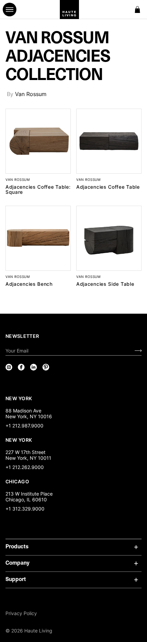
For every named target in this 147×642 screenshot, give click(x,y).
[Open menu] (9, 9)
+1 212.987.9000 (24, 425)
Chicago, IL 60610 (26, 499)
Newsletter (22, 336)
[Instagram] (8, 367)
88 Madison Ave (23, 410)
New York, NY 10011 (28, 458)
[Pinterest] (45, 367)
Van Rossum (30, 94)
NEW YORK (19, 398)
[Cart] (137, 9)
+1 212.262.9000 (24, 467)
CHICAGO (17, 481)
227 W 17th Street (25, 452)
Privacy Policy (21, 613)
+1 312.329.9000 (24, 509)
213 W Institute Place (29, 494)
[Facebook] (21, 367)
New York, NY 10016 (28, 416)
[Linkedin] (33, 367)
